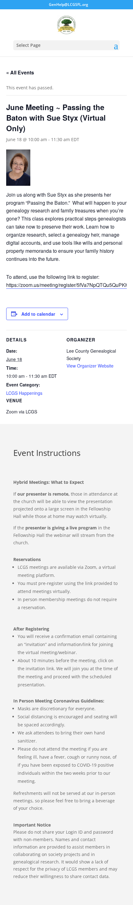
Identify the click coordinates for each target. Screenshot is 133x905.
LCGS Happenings (24, 393)
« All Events (20, 72)
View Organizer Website (90, 366)
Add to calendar (38, 314)
